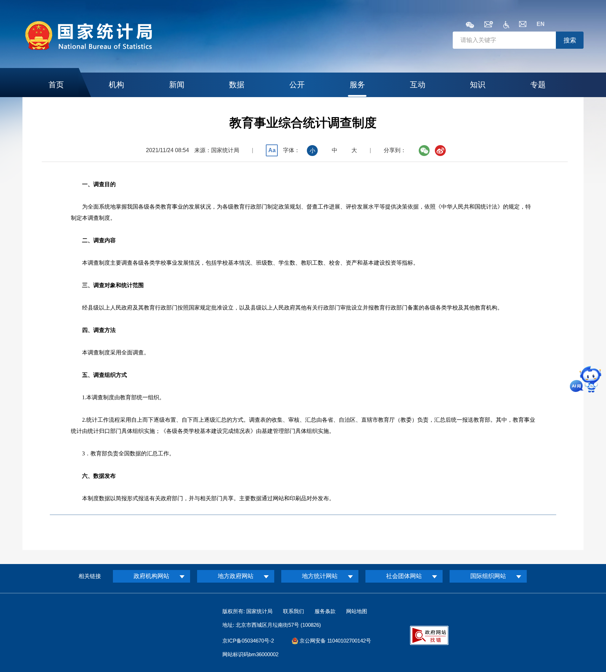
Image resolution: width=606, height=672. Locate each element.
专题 (538, 84)
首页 (56, 84)
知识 (477, 84)
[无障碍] (506, 26)
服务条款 (325, 611)
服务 (357, 84)
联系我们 (293, 611)
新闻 (176, 84)
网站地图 (356, 611)
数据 (236, 84)
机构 (116, 84)
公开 (297, 84)
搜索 (570, 40)
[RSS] (488, 25)
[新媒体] (470, 25)
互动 (417, 84)
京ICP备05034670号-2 (248, 641)
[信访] (522, 25)
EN (541, 24)
